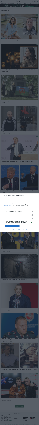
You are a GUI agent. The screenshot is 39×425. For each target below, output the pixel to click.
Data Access (19, 229)
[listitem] (19, 209)
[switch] (32, 211)
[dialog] (19, 212)
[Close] (37, 195)
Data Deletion (14, 229)
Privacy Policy (25, 229)
